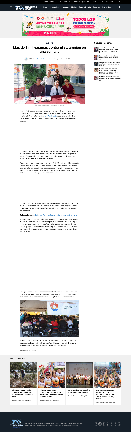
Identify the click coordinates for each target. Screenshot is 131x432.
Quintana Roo (54, 7)
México (74, 7)
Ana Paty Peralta (51, 116)
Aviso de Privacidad (30, 423)
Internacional (107, 7)
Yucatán (66, 7)
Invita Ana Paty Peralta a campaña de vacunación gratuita (56, 215)
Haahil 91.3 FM (67, 2)
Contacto (79, 423)
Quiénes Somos (72, 423)
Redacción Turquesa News (44, 59)
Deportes (96, 7)
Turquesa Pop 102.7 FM (81, 2)
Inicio (45, 7)
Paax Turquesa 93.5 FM (112, 2)
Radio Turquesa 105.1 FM (52, 2)
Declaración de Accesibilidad (43, 423)
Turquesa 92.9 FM (97, 2)
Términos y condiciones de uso (59, 423)
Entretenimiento (85, 7)
